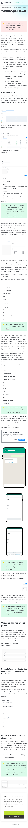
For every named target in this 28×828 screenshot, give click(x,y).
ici (18, 412)
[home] (10, 2)
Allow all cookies (14, 812)
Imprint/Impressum (14, 824)
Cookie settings (14, 816)
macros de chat (22, 743)
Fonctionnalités (17, 7)
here (7, 328)
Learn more (6, 808)
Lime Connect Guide (6, 7)
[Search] (22, 2)
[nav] (25, 2)
